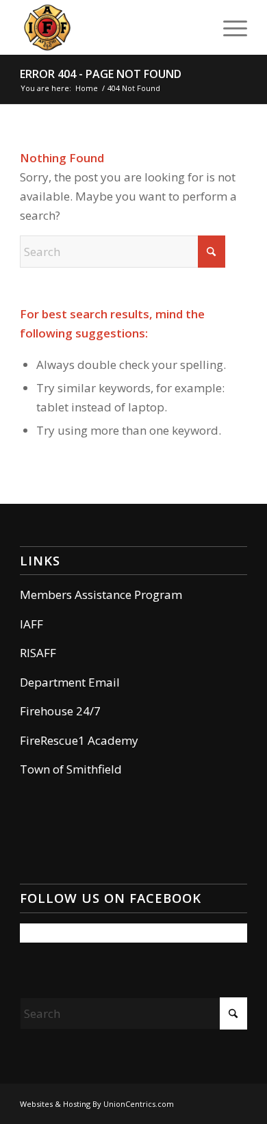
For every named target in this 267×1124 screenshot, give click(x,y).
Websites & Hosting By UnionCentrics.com (97, 1104)
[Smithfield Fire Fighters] (110, 27)
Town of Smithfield (71, 769)
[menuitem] (228, 27)
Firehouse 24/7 (60, 711)
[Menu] (228, 27)
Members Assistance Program (101, 594)
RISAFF (38, 653)
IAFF (31, 624)
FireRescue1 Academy (79, 740)
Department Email (70, 682)
